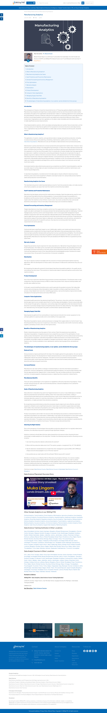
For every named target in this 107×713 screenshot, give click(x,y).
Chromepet (34, 542)
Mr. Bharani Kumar (48, 53)
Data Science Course (40, 469)
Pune (71, 537)
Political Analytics (29, 515)
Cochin (26, 533)
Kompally (77, 544)
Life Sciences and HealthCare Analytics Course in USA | (22, 675)
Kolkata (73, 544)
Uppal (37, 548)
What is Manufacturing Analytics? (36, 71)
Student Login (89, 3)
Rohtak (26, 538)
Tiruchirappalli (28, 566)
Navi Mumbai (57, 546)
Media (56, 658)
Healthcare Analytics (70, 517)
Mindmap (74, 653)
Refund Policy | (52, 711)
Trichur (36, 540)
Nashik (51, 546)
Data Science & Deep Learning (27, 8)
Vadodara (42, 548)
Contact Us (58, 651)
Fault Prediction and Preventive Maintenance (39, 77)
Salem (74, 546)
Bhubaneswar (64, 531)
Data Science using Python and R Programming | (20, 680)
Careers (57, 653)
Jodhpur (65, 535)
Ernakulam (53, 533)
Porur (66, 546)
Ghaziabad (71, 533)
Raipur (70, 546)
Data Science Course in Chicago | (32, 684)
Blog (79, 3)
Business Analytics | (41, 682)
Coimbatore (41, 542)
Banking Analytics (29, 523)
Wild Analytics (57, 515)
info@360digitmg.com (39, 660)
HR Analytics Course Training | (42, 675)
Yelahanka (46, 540)
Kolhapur (76, 535)
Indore (45, 544)
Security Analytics (58, 519)
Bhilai (66, 540)
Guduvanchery (76, 542)
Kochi (68, 544)
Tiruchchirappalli (28, 540)
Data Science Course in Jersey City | (65, 684)
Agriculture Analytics (67, 515)
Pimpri (60, 537)
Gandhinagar (64, 533)
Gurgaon (30, 544)
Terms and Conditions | (34, 711)
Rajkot (75, 537)
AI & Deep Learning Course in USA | (40, 680)
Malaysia (36, 533)
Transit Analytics (38, 515)
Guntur (26, 544)
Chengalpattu (72, 531)
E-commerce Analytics (30, 517)
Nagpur (47, 546)
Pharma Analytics (63, 523)
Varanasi (48, 548)
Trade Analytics (68, 519)
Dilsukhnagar (48, 542)
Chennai (79, 531)
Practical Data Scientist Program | (30, 692)
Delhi (81, 566)
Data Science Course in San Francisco (18, 687)
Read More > (37, 60)
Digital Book (75, 656)
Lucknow (26, 546)
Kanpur (60, 544)
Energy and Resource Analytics (45, 517)
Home (25, 11)
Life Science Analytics (52, 523)
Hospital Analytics (59, 517)
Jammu (53, 535)
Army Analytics (78, 515)
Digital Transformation (65, 8)
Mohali (46, 537)
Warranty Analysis (31, 85)
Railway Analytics (77, 519)
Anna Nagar (62, 540)
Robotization (30, 87)
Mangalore (32, 546)
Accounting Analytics (52, 521)
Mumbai (38, 546)
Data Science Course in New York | (17, 686)
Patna (63, 546)
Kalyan (40, 567)
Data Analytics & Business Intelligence (47, 8)
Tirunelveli (69, 548)
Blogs (73, 651)
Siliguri (51, 538)
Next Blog (67, 630)
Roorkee (31, 538)
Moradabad (51, 537)
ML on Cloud (75, 8)
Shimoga (46, 538)
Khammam (71, 535)
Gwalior (26, 535)
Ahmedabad (30, 531)
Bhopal (58, 531)
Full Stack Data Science (57, 694)
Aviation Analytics (73, 523)
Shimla (41, 538)
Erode (58, 533)
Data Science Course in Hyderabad (55, 469)
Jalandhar (47, 535)
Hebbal (31, 535)
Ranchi (79, 537)
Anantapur (46, 531)
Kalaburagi (54, 544)
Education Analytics (40, 521)
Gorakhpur (77, 533)
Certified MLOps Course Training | (47, 692)
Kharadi (64, 544)
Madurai (37, 537)
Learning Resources (72, 3)
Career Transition (59, 661)
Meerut (42, 537)
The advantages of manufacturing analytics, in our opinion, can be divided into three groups (52, 101)
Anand (41, 531)
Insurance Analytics (39, 523)
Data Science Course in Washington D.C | (51, 686)
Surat (78, 546)
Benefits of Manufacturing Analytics (36, 98)
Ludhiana (31, 537)
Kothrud (26, 537)
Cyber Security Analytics (36, 525)
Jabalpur (42, 535)
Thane (60, 538)
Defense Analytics (29, 521)
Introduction (30, 69)
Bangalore (53, 531)
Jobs (64, 3)
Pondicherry (66, 537)
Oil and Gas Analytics (35, 519)
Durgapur (47, 533)
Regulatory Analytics (47, 519)
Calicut (75, 540)
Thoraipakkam (28, 548)
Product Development (33, 90)
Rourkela (36, 538)
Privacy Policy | (44, 711)
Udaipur (40, 540)
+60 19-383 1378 (38, 662)
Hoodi (41, 544)
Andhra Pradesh (53, 540)
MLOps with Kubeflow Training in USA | (64, 692)
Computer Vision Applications (35, 93)
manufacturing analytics (30, 141)
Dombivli (42, 533)
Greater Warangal (66, 542)
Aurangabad (76, 548)
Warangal (64, 566)
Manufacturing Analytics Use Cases (36, 74)
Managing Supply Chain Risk (34, 95)
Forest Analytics (48, 515)
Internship (57, 656)
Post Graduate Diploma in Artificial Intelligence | (20, 694)
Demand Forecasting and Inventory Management (40, 79)
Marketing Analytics (61, 525)
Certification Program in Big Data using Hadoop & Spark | (22, 682)
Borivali (71, 540)
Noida (56, 537)
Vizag (60, 566)
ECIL (54, 542)
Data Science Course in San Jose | (33, 686)
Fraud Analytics (62, 521)
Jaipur (49, 544)
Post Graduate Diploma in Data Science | (41, 694)
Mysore (43, 546)
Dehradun (31, 533)
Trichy (34, 548)
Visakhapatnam (61, 548)
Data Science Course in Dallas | (53, 682)
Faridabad (58, 542)
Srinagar (55, 538)
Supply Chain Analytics (49, 525)
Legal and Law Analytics (73, 521)
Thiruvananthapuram (68, 538)
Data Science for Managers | (15, 692)
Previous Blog (40, 630)
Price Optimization (32, 82)
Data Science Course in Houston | (48, 684)
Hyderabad (36, 535)
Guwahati (36, 544)
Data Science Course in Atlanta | (16, 684)
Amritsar (36, 531)
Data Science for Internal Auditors (58, 675)
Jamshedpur (58, 535)
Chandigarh (27, 542)
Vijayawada (54, 548)
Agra (25, 531)
